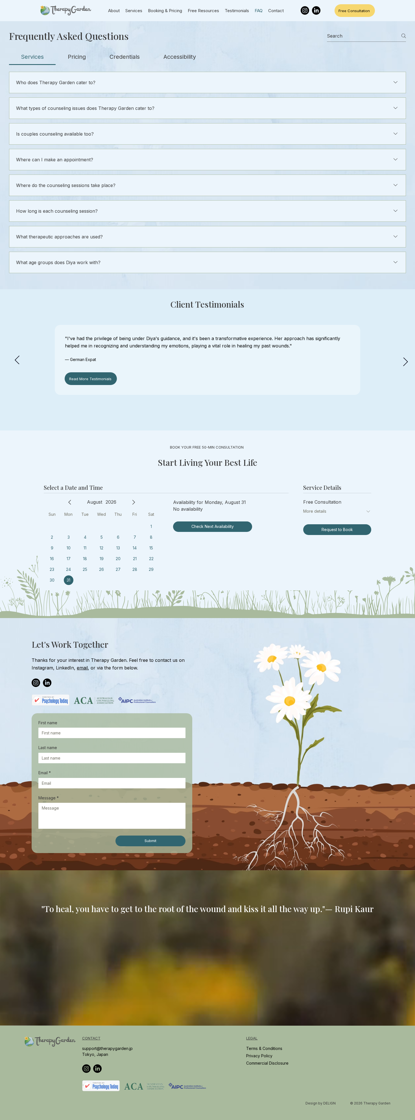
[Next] (405, 362)
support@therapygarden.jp (107, 1048)
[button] (405, 1019)
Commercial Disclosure (267, 1063)
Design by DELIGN (320, 1103)
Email (44, 772)
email (82, 668)
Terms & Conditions (264, 1048)
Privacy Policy (260, 1055)
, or (91, 668)
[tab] (32, 57)
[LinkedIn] (316, 10)
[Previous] (16, 360)
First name (47, 722)
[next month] (133, 502)
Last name (47, 747)
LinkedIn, (66, 668)
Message (48, 797)
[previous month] (69, 502)
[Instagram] (305, 10)
